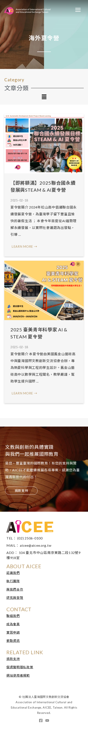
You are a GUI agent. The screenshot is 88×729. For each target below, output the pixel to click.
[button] (44, 97)
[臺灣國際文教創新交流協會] (34, 9)
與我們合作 (14, 589)
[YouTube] (47, 720)
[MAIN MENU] (78, 10)
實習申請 (13, 632)
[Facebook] (41, 720)
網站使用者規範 (18, 675)
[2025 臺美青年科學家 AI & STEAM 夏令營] (44, 290)
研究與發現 (14, 598)
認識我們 (13, 573)
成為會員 (13, 624)
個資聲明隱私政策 (19, 667)
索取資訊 (13, 641)
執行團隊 (13, 581)
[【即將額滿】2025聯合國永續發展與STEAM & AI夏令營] (44, 143)
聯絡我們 (13, 616)
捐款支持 (13, 659)
